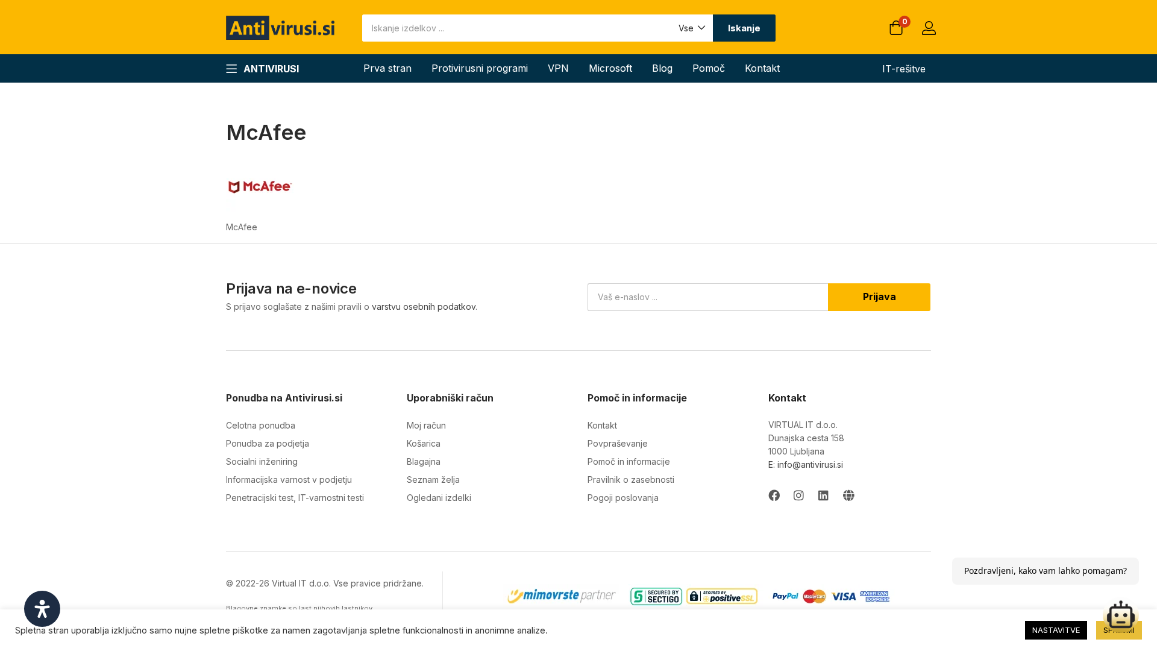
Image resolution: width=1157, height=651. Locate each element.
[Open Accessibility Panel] (42, 609)
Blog (662, 68)
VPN (558, 68)
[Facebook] (774, 495)
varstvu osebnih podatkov (423, 306)
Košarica (424, 443)
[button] (691, 28)
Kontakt (762, 68)
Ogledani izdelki (439, 497)
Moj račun (426, 425)
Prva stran (387, 68)
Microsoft (610, 68)
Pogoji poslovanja (623, 497)
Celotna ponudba (260, 425)
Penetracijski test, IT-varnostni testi (295, 497)
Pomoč (708, 68)
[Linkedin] (823, 495)
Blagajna (424, 461)
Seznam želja (433, 479)
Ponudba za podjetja (267, 443)
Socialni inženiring (262, 461)
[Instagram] (798, 495)
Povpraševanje (618, 443)
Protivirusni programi (479, 68)
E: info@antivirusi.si (805, 464)
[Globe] (848, 495)
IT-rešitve (904, 69)
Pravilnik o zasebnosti (631, 479)
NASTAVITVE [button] (1056, 630)
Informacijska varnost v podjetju (289, 479)
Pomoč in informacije (629, 461)
